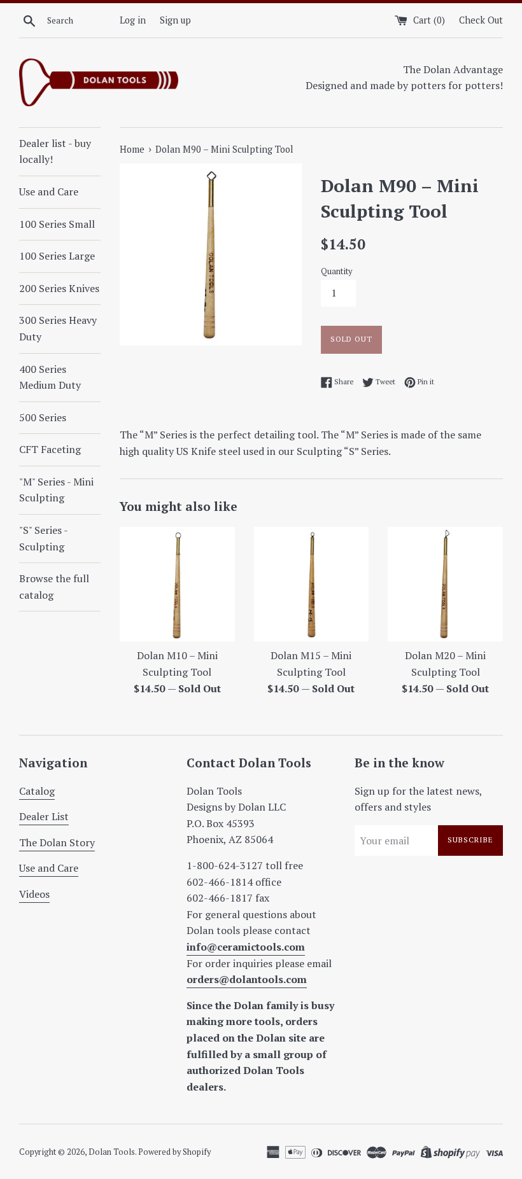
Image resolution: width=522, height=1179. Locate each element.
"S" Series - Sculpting (43, 538)
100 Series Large (57, 256)
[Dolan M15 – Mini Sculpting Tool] (311, 584)
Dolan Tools (111, 1152)
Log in (133, 20)
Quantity (336, 271)
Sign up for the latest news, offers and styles (418, 799)
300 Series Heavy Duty (58, 328)
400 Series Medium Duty (50, 377)
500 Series (42, 417)
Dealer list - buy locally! (55, 151)
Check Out (481, 20)
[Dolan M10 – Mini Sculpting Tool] (177, 584)
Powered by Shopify (174, 1152)
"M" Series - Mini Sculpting (56, 490)
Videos (34, 894)
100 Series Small (57, 224)
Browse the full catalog (54, 586)
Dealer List (44, 816)
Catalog (37, 791)
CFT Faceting (50, 449)
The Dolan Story (57, 842)
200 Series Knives (59, 288)
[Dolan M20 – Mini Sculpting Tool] (445, 584)
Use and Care (48, 192)
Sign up (175, 20)
